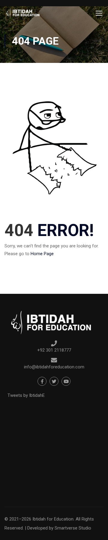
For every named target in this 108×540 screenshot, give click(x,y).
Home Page (42, 253)
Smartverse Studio (73, 528)
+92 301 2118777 (54, 350)
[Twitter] (54, 381)
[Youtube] (66, 381)
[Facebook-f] (42, 381)
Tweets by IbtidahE (26, 395)
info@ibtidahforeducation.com (54, 367)
